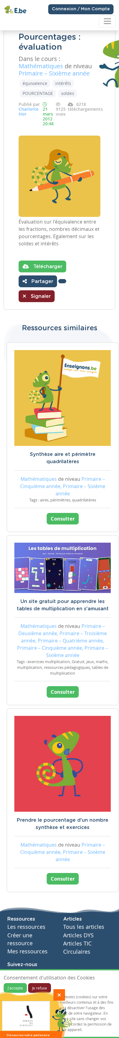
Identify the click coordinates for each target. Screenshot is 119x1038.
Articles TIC (77, 943)
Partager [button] (41, 281)
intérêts (63, 83)
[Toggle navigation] (107, 21)
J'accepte (15, 988)
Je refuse (39, 988)
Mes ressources (27, 951)
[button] (62, 281)
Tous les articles (83, 926)
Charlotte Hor (28, 111)
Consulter (63, 518)
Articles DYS (78, 935)
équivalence (35, 83)
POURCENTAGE (38, 93)
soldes (67, 93)
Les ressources (26, 926)
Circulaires (76, 951)
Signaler (40, 296)
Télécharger (47, 266)
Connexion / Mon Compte (81, 9)
